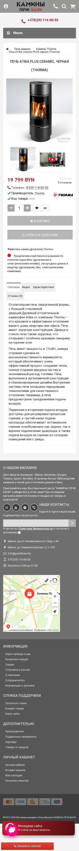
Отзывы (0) (15, 295)
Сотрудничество (15, 680)
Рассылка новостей (16, 780)
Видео (26, 287)
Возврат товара (14, 708)
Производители (14, 731)
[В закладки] (37, 208)
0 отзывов (65, 182)
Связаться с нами (16, 703)
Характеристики (43, 287)
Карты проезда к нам (18, 654)
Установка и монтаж (17, 669)
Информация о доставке (20, 685)
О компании (12, 675)
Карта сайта (12, 713)
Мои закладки (13, 775)
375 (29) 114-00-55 (19, 559)
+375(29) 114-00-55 (43, 20)
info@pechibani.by (19, 553)
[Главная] (7, 49)
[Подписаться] (72, 523)
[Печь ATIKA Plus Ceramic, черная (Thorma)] (39, 111)
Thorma (48, 249)
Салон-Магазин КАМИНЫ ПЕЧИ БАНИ (57, 817)
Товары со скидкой (16, 747)
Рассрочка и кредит (16, 659)
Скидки (9, 664)
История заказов (15, 770)
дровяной (36, 249)
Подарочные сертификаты (20, 736)
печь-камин (22, 249)
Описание (13, 287)
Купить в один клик (41, 235)
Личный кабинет (15, 764)
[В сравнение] (45, 208)
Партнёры (11, 742)
